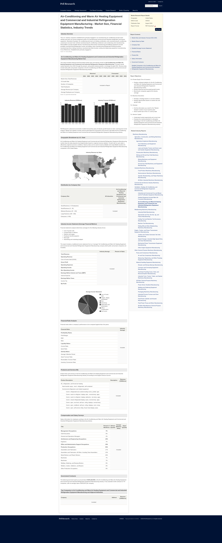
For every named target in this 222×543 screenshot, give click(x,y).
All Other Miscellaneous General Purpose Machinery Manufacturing (149, 306)
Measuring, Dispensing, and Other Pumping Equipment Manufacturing (150, 258)
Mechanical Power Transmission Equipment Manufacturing (150, 244)
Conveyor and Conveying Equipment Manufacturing (148, 268)
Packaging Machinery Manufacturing (148, 291)
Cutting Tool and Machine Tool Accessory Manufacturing (149, 219)
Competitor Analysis (65, 10)
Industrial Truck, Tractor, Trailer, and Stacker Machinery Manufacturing (150, 277)
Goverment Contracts (138, 62)
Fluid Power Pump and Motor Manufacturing (150, 303)
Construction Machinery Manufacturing (147, 152)
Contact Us (160, 1)
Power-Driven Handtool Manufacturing (148, 285)
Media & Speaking (124, 10)
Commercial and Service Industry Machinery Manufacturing (147, 183)
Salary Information (137, 58)
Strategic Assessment (80, 10)
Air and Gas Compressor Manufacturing (149, 255)
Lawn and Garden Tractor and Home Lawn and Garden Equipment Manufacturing (150, 149)
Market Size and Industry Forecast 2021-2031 (144, 38)
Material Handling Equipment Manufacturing (148, 262)
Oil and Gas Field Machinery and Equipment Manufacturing (150, 164)
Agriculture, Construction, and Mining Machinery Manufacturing (148, 137)
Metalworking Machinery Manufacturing (145, 209)
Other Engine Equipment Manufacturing (149, 247)
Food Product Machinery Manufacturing (149, 170)
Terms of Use (74, 518)
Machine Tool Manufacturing (146, 223)
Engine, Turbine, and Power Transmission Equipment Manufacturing (146, 231)
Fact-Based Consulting (96, 10)
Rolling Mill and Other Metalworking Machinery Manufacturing (147, 226)
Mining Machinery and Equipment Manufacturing (147, 160)
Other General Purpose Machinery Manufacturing (148, 250)
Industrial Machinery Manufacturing (144, 168)
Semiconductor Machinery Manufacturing (149, 173)
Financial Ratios (136, 51)
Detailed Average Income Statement (142, 48)
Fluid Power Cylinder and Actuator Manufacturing (147, 299)
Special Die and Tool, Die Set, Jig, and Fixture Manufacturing (148, 215)
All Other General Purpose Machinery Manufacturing (146, 281)
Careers (81, 518)
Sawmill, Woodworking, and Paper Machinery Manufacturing (150, 176)
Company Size (136, 44)
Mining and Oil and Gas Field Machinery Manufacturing (147, 155)
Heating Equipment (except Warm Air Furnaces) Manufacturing (148, 198)
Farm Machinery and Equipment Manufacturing (147, 144)
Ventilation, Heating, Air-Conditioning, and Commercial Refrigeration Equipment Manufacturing (146, 188)
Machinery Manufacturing (140, 134)
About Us (135, 10)
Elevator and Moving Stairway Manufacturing (150, 265)
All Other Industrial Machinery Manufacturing (150, 180)
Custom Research (111, 10)
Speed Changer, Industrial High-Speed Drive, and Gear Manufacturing (150, 239)
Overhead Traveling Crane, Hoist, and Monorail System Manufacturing (148, 272)
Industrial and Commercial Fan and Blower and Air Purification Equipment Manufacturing (150, 194)
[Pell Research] (67, 4)
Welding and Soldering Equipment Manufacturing (147, 288)
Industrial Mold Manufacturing (146, 212)
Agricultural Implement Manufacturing (146, 141)
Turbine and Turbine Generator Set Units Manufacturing (149, 235)
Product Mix (135, 55)
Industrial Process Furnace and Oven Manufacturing (148, 295)
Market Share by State (138, 41)
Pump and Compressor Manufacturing (146, 252)
